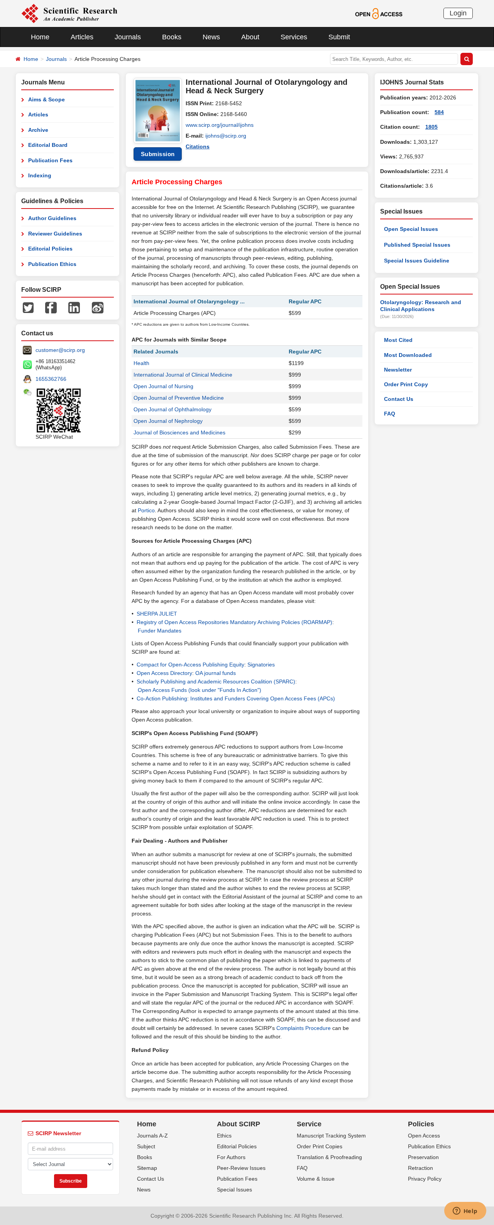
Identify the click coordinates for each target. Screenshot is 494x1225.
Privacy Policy (425, 1179)
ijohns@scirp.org (225, 136)
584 (439, 112)
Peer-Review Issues (241, 1168)
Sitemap (147, 1168)
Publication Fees (50, 160)
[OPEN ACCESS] (379, 13)
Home (40, 37)
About (250, 37)
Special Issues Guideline (416, 260)
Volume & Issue (316, 1179)
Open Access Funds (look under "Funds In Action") (199, 690)
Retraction (420, 1168)
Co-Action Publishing (162, 698)
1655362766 (51, 379)
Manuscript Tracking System (331, 1135)
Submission (158, 154)
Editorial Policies (50, 249)
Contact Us (398, 399)
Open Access (424, 1135)
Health (141, 363)
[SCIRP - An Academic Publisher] (69, 13)
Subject (146, 1146)
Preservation (423, 1157)
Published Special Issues (417, 245)
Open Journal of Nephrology (168, 421)
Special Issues (234, 1189)
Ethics (224, 1135)
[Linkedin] (74, 307)
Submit (339, 37)
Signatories (261, 664)
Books (171, 37)
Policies (421, 1124)
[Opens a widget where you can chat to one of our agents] (465, 1211)
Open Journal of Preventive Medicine (179, 398)
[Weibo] (97, 307)
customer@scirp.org (60, 350)
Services (294, 37)
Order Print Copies (319, 1146)
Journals (128, 37)
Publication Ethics (52, 264)
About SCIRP (238, 1124)
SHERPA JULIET (157, 614)
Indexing (39, 175)
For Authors (231, 1157)
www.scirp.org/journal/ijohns (220, 125)
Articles (82, 37)
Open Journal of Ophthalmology (172, 409)
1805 (431, 127)
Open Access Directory (164, 673)
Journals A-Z (152, 1135)
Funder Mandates (159, 631)
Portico (146, 510)
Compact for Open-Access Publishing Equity (190, 664)
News (211, 37)
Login (458, 13)
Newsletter (398, 370)
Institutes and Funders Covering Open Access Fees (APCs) (262, 698)
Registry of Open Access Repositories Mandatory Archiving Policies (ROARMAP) (234, 622)
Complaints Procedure (303, 1028)
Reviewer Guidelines (55, 234)
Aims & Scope (46, 99)
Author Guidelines (52, 218)
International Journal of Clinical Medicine (183, 375)
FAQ (389, 414)
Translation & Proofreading (329, 1157)
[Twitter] (28, 307)
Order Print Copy (406, 384)
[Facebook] (51, 307)
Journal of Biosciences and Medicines (179, 432)
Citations (198, 146)
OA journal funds (215, 673)
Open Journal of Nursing (163, 386)
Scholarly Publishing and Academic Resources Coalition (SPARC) (216, 681)
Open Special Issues (411, 229)
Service (309, 1124)
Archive (38, 130)
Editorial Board (48, 145)
